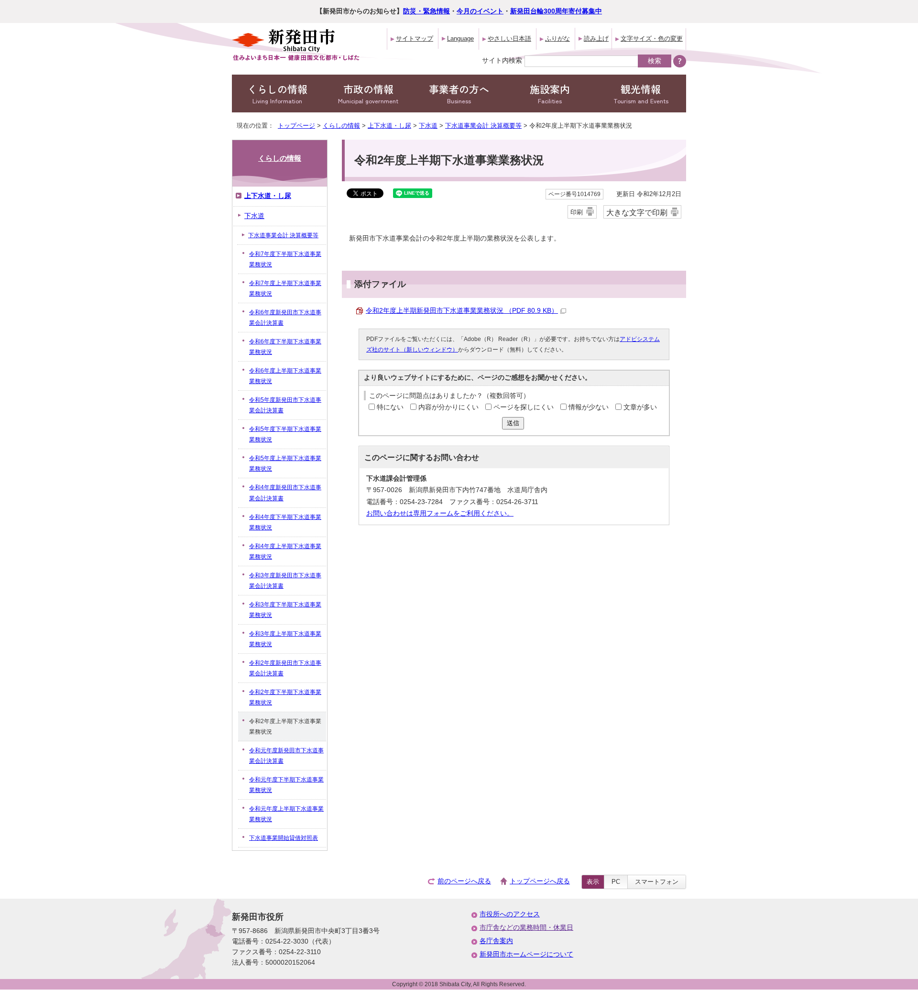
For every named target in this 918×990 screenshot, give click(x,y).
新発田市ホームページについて (526, 954)
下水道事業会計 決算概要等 (483, 125)
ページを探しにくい (523, 407)
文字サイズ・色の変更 (652, 38)
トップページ (296, 125)
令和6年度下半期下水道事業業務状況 (285, 346)
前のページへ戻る (464, 881)
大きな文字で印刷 (636, 212)
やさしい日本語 (509, 38)
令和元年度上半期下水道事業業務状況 (286, 814)
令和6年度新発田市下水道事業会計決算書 (285, 317)
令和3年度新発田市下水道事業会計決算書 (285, 580)
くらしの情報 (277, 93)
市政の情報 (368, 93)
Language (460, 38)
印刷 (576, 212)
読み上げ (596, 38)
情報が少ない (588, 407)
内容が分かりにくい (448, 407)
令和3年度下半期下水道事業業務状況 (285, 609)
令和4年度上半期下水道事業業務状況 (285, 551)
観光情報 (640, 93)
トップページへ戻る (540, 881)
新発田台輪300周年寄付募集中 (556, 11)
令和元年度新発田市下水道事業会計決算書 (286, 755)
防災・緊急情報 (426, 11)
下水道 (428, 125)
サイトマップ (414, 38)
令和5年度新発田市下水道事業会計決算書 (285, 405)
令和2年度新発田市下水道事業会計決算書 (285, 668)
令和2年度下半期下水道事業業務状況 (285, 697)
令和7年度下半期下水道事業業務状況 (285, 259)
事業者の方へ (459, 93)
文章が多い (640, 407)
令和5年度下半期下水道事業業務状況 (285, 434)
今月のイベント (480, 11)
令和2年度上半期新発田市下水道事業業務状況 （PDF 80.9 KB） (462, 310)
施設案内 (550, 93)
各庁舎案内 (496, 941)
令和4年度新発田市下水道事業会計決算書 (285, 492)
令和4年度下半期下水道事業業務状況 (285, 522)
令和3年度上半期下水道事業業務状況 (285, 639)
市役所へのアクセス (510, 914)
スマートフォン (656, 881)
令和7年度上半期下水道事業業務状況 (285, 288)
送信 (513, 423)
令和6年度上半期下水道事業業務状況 (285, 376)
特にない (390, 407)
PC (616, 881)
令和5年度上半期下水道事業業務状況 (285, 463)
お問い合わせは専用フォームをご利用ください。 (440, 513)
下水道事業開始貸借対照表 (283, 838)
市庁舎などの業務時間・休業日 (526, 927)
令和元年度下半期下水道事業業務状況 (286, 784)
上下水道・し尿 (389, 125)
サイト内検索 (502, 60)
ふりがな (557, 38)
